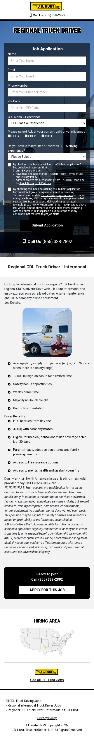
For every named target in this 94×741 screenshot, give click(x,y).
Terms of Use (75, 173)
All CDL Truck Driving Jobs (23, 701)
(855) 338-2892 (49, 15)
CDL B (32, 136)
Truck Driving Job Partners (35, 183)
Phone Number (18, 85)
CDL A (15, 136)
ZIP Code (14, 101)
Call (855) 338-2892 (47, 579)
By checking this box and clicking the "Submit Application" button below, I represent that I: (49, 174)
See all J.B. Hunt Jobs (47, 680)
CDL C (48, 136)
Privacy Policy (29, 176)
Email (12, 70)
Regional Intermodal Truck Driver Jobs (34, 705)
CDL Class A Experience (24, 117)
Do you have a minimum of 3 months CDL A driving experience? (43, 148)
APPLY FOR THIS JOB (47, 590)
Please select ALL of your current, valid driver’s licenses (46, 131)
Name (12, 54)
